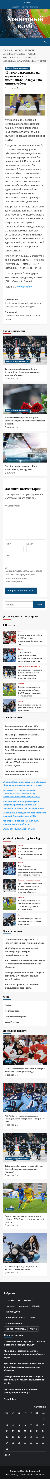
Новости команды (14, 1323)
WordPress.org (12, 1022)
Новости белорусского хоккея (17, 68)
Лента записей (12, 1011)
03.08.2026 (10, 1125)
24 (7, 1442)
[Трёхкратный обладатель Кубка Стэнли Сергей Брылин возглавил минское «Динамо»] (25, 350)
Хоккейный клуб (25, 22)
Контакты (34, 7)
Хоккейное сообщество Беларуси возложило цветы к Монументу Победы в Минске (25, 420)
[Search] (45, 41)
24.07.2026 (10, 379)
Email (29, 543)
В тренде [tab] (10, 625)
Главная (15, 7)
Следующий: (22, 316)
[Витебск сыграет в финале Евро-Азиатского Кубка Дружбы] (25, 448)
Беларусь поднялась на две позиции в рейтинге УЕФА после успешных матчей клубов (29, 691)
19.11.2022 (11, 88)
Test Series (28, 1300)
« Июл (7, 1454)
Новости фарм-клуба (16, 1329)
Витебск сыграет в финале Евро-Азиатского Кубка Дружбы (21, 468)
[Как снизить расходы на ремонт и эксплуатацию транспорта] (9, 705)
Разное (20, 632)
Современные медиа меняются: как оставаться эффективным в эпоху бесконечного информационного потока (21, 793)
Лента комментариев (15, 1016)
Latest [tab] (9, 838)
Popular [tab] (20, 838)
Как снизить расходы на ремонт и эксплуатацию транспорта (29, 707)
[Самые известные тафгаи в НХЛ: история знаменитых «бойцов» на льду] (9, 637)
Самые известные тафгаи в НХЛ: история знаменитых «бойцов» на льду (30, 639)
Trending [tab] (34, 838)
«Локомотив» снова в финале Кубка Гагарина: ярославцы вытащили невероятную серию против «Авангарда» (23, 804)
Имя (8, 543)
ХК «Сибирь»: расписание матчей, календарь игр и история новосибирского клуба (30, 657)
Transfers (10, 1306)
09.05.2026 (10, 427)
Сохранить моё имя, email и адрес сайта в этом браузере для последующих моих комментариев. (24, 576)
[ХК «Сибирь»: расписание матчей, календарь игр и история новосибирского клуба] (9, 654)
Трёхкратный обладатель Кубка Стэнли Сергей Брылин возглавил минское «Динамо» (22, 372)
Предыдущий (23, 303)
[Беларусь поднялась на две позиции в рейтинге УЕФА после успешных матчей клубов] (9, 689)
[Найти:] (19, 604)
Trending (23, 1306)
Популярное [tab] (30, 616)
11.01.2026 (10, 473)
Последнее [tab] (12, 616)
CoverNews (25, 1474)
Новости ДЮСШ (13, 1312)
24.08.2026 (10, 1075)
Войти (8, 1005)
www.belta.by (24, 286)
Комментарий (13, 505)
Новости (24, 7)
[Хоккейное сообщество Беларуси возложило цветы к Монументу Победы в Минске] (25, 399)
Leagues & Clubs (13, 1300)
